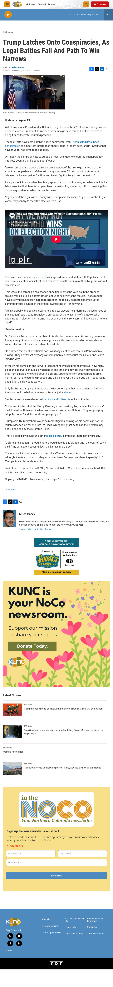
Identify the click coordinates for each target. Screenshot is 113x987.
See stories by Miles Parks (35, 529)
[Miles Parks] (9, 518)
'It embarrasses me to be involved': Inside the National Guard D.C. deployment (63, 708)
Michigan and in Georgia (56, 399)
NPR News (8, 32)
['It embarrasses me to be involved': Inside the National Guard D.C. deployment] (12, 710)
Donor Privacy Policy (74, 934)
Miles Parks (18, 67)
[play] (8, 14)
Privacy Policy (71, 927)
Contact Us (92, 927)
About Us (46, 919)
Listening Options (50, 926)
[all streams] (108, 14)
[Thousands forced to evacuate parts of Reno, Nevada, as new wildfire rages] (12, 768)
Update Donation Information (95, 920)
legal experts (53, 435)
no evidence (36, 277)
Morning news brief (13, 751)
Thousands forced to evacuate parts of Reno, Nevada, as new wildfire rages (62, 767)
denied (68, 392)
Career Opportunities (52, 933)
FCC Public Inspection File (74, 920)
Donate (101, 4)
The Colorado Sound (96, 934)
